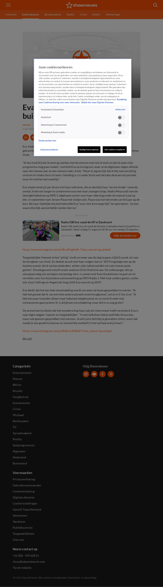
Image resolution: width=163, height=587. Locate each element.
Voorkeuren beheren (49, 149)
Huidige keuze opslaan (89, 149)
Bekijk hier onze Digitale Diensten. (97, 102)
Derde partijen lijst (47, 140)
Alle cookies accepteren (114, 149)
